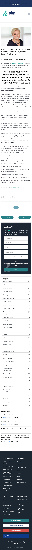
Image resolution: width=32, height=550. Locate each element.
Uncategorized (22, 59)
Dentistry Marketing (8, 324)
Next (24, 217)
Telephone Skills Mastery (7, 489)
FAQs (4, 502)
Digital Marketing (7, 327)
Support (5, 499)
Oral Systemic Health (8, 361)
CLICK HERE (15, 187)
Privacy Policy (6, 514)
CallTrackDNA (7, 479)
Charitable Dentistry (8, 291)
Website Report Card (8, 476)
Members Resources (8, 351)
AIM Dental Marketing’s (18, 63)
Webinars (5, 405)
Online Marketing (7, 358)
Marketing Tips (7, 344)
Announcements (7, 281)
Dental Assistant (7, 301)
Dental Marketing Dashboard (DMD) (7, 473)
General (5, 334)
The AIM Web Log (21, 467)
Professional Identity (8, 485)
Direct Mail (6, 331)
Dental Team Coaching (9, 317)
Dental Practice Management (7, 313)
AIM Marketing (6, 57)
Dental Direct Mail (7, 469)
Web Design (6, 402)
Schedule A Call (7, 505)
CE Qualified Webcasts (8, 511)
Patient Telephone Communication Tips (8, 369)
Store (18, 470)
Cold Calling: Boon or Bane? (8, 421)
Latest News (6, 337)
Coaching (5, 59)
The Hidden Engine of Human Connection (12, 415)
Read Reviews (6, 508)
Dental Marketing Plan (8, 305)
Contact (19, 462)
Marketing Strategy (8, 341)
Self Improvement (7, 377)
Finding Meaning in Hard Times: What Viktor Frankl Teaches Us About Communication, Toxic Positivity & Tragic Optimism (15, 437)
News (18, 476)
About (18, 464)
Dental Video (6, 320)
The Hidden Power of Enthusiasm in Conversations (14, 428)
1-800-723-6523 (22, 499)
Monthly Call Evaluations (9, 354)
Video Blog (6, 398)
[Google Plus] (19, 509)
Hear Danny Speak (21, 482)
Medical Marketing (7, 348)
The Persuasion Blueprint (7, 390)
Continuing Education (8, 298)
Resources (19, 473)
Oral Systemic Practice (9, 365)
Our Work (19, 479)
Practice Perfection (13, 59)
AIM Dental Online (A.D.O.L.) (7, 462)
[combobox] (16, 536)
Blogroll (5, 284)
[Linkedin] (19, 513)
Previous (7, 217)
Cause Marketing (7, 288)
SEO (4, 380)
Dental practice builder (9, 308)
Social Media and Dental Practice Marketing (9, 385)
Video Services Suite (8, 466)
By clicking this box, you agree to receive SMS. (16, 265)
